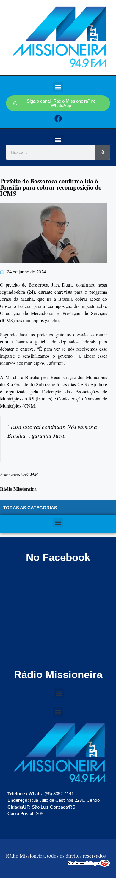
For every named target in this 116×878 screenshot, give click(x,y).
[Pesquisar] (102, 152)
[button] (58, 87)
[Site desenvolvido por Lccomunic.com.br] (89, 865)
